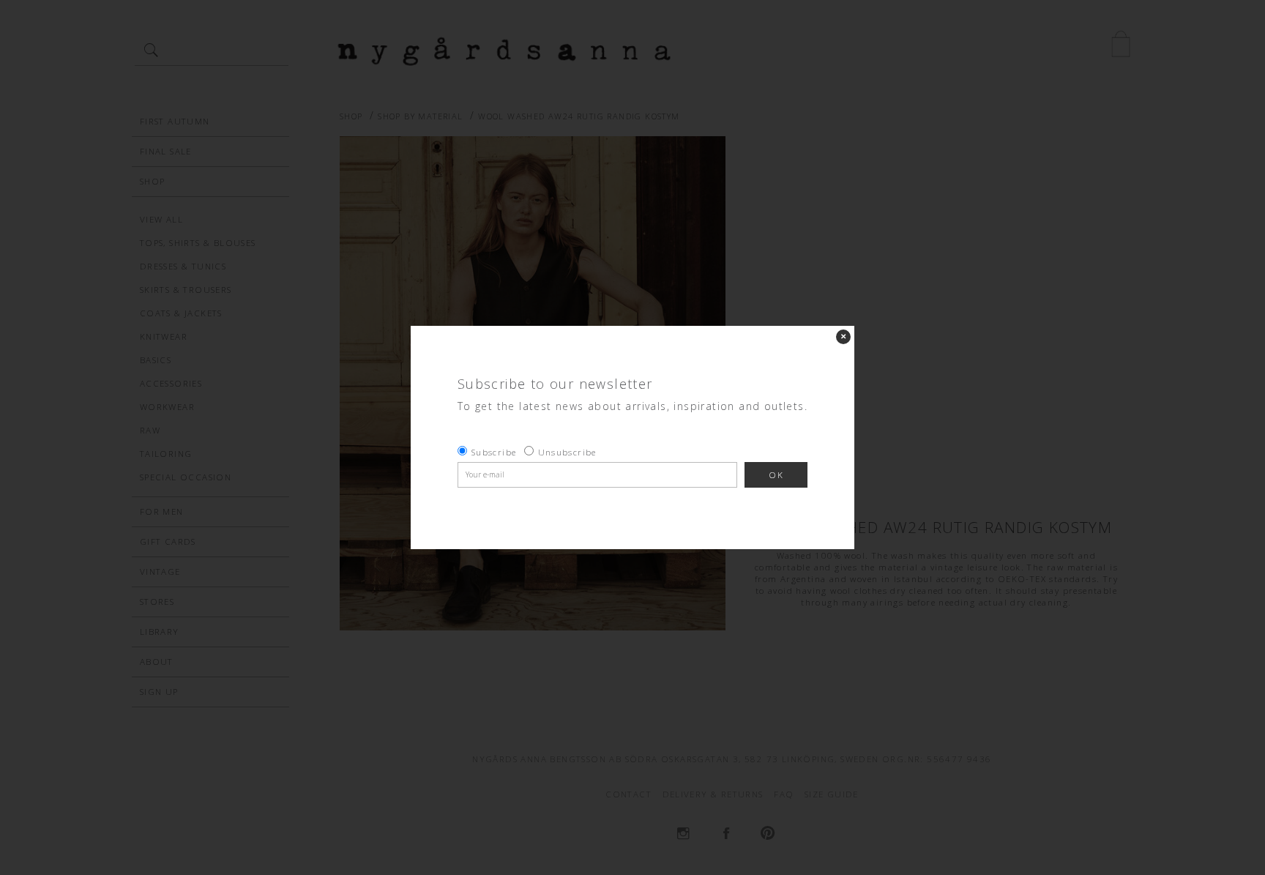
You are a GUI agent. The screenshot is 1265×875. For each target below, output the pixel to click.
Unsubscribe (567, 452)
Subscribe (494, 452)
